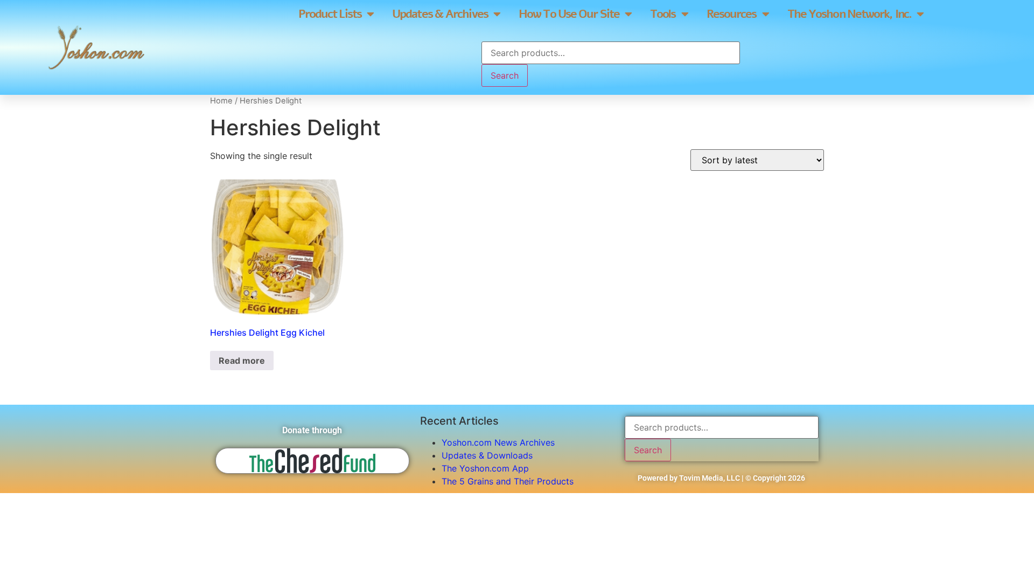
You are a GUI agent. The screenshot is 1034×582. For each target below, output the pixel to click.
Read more (242, 360)
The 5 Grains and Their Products (508, 481)
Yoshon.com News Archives (498, 442)
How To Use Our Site (569, 14)
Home (221, 101)
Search (505, 75)
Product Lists (329, 14)
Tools (663, 14)
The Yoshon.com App (485, 468)
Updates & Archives (440, 14)
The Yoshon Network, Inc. (849, 14)
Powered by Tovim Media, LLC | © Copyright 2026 (721, 478)
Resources (732, 14)
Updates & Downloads (487, 455)
